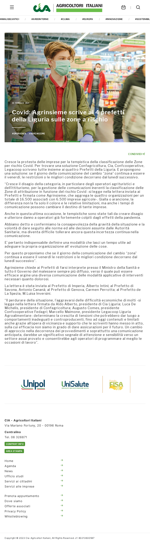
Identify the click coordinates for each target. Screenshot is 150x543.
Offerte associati (17, 506)
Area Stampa (14, 451)
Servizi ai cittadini (18, 481)
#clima (65, 19)
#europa (87, 19)
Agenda (10, 466)
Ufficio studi (14, 476)
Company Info (15, 444)
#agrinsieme (37, 133)
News (9, 471)
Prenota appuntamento (22, 496)
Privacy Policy (15, 511)
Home (9, 461)
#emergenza (19, 133)
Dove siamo (13, 501)
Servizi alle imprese (19, 486)
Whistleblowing (16, 516)
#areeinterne (39, 19)
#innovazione (114, 19)
